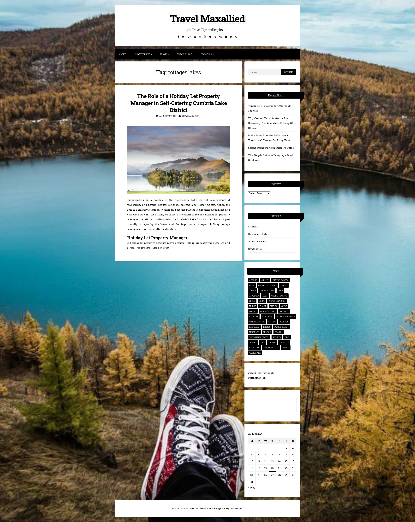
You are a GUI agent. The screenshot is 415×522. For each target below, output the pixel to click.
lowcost (253, 316)
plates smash (281, 327)
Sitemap (253, 226)
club (280, 290)
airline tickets (280, 280)
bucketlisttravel (267, 285)
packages (254, 327)
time (287, 337)
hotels (252, 311)
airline (265, 280)
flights (273, 306)
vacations (254, 347)
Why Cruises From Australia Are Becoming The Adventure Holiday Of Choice (270, 123)
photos (266, 327)
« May (251, 487)
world (285, 347)
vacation (284, 342)
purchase (254, 332)
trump (272, 342)
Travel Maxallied (207, 18)
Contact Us (255, 248)
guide (284, 306)
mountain (267, 316)
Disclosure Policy (259, 234)
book (251, 285)
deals (252, 301)
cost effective (279, 295)
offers (271, 321)
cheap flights (267, 290)
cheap (252, 290)
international (267, 311)
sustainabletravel (259, 337)
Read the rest (161, 247)
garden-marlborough (261, 372)
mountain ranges (285, 316)
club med (254, 295)
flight (263, 306)
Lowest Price (142, 54)
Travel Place (184, 54)
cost (265, 295)
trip (263, 342)
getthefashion (257, 377)
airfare (253, 280)
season (278, 332)
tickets (277, 337)
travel (252, 342)
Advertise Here (257, 241)
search (267, 332)
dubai (262, 301)
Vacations (207, 54)
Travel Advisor (190, 116)
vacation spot (271, 347)
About (122, 54)
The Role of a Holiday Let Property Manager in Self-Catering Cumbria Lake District (178, 102)
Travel (163, 54)
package (284, 321)
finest (252, 306)
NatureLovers (256, 321)
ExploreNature (277, 301)
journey (284, 311)
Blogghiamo (220, 508)
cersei (284, 285)
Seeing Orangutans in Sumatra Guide (271, 147)
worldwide (255, 352)
